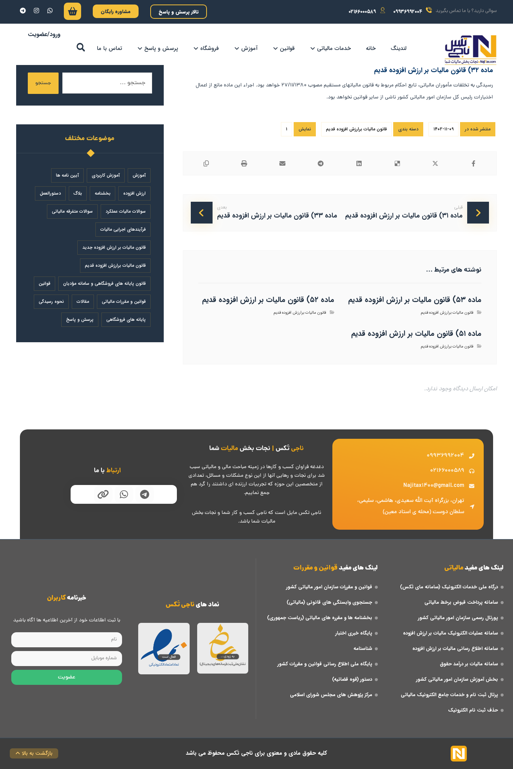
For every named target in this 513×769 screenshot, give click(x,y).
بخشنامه (102, 193)
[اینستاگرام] (36, 11)
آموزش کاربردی (106, 175)
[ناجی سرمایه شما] (470, 50)
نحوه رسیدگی (51, 301)
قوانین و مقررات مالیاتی (124, 301)
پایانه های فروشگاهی (126, 319)
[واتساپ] (50, 11)
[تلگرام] (23, 11)
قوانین (44, 283)
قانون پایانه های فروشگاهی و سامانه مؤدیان (104, 283)
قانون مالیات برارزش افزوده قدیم (356, 129)
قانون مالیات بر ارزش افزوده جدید (114, 247)
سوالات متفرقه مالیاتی (72, 211)
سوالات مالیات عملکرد (126, 211)
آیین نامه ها (67, 175)
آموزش (139, 175)
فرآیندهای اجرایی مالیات (123, 229)
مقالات (83, 301)
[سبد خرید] (72, 13)
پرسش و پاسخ (80, 319)
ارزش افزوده (134, 193)
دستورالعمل (50, 193)
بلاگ (78, 193)
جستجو (43, 83)
